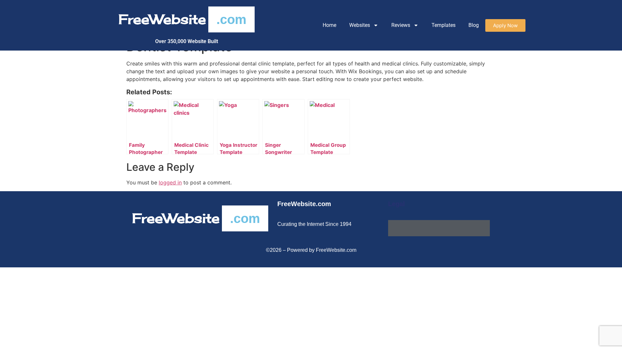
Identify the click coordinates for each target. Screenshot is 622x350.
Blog (473, 25)
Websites (359, 25)
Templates (443, 25)
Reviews (400, 25)
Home (329, 25)
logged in (170, 182)
